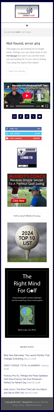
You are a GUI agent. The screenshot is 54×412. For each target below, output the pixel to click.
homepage (11, 55)
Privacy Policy (18, 405)
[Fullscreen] (46, 106)
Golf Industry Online (27, 11)
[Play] (7, 106)
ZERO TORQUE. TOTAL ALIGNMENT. (22, 365)
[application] (27, 96)
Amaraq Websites (40, 402)
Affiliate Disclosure (33, 405)
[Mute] (42, 106)
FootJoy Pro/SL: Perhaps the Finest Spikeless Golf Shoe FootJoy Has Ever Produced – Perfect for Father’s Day (26, 379)
